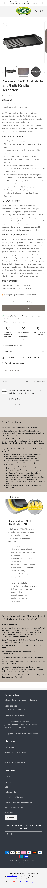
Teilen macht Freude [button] (11, 370)
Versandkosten (12, 876)
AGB (6, 787)
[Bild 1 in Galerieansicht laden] (11, 71)
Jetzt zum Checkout (23, 308)
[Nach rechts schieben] (44, 72)
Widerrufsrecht (10, 792)
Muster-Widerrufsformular (14, 797)
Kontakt (7, 776)
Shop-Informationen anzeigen (15, 322)
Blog (6, 757)
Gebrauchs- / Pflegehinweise (15, 752)
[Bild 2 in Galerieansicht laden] (23, 71)
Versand (11, 103)
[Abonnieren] (39, 834)
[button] (4, 11)
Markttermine (9, 747)
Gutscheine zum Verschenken (15, 762)
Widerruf (10, 817)
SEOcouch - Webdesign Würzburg (29, 882)
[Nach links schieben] (2, 72)
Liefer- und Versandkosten (14, 807)
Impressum (8, 782)
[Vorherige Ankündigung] (4, 2)
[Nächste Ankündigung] (42, 2)
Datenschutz (9, 812)
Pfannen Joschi (20, 861)
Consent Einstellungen (23, 863)
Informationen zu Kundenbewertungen (18, 802)
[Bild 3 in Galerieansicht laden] (35, 71)
